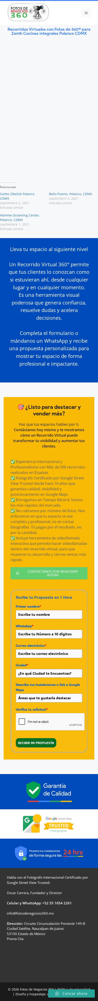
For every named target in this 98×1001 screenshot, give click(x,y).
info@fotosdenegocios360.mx (30, 913)
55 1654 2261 (60, 903)
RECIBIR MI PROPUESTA (36, 743)
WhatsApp (24, 626)
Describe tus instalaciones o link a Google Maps (48, 687)
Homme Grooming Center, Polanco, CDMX (20, 217)
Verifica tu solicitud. (32, 709)
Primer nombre (28, 606)
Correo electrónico (31, 645)
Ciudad (22, 665)
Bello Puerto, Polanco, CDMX (70, 194)
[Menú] (86, 13)
